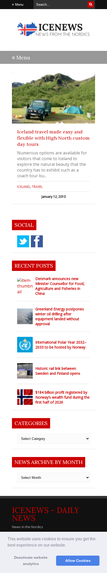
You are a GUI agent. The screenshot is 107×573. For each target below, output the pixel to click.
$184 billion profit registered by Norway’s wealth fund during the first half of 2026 (62, 397)
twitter (23, 241)
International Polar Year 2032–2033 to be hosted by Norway (60, 345)
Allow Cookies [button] (78, 560)
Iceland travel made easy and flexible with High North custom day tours (53, 138)
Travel (37, 187)
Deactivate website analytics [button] (31, 560)
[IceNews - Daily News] (53, 38)
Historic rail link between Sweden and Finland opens (57, 371)
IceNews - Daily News (45, 514)
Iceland (23, 187)
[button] (68, 545)
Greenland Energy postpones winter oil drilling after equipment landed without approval (59, 316)
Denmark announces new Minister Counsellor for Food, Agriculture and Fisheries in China (60, 286)
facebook (37, 241)
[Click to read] (53, 98)
